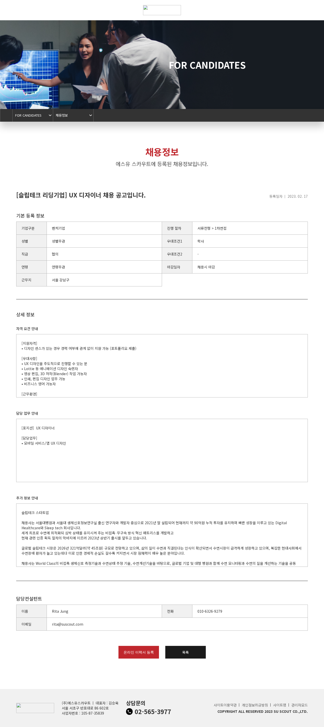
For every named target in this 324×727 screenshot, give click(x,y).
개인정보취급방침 (255, 704)
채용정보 (62, 115)
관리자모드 (299, 704)
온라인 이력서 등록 (139, 652)
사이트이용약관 (225, 704)
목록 (185, 652)
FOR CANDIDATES (28, 115)
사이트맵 (279, 704)
